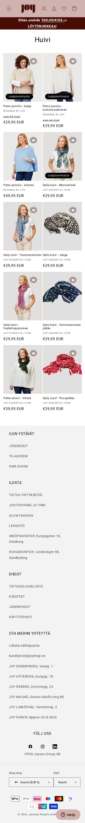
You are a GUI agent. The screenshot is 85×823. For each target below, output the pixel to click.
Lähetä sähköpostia (24, 645)
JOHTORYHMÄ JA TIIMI (27, 505)
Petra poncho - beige (17, 106)
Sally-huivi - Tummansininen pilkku (62, 326)
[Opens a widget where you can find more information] (68, 815)
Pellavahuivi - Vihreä (17, 398)
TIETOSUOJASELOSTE (26, 586)
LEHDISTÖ (17, 526)
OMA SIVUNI (18, 466)
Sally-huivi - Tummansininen (22, 255)
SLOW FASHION (21, 515)
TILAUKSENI (18, 456)
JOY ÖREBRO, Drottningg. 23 (31, 686)
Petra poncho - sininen (18, 185)
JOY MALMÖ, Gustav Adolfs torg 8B (36, 697)
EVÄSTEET (17, 596)
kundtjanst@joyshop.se (27, 656)
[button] (9, 9)
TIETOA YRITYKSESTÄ (25, 495)
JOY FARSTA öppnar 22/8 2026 (33, 717)
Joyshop (34, 814)
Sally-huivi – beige (55, 255)
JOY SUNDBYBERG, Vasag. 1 (31, 666)
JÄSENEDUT (18, 446)
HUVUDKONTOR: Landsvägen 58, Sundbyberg (34, 554)
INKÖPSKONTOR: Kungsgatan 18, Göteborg (35, 538)
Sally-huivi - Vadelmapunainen (15, 326)
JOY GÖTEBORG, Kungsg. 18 (31, 676)
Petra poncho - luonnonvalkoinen (55, 108)
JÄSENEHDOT (19, 607)
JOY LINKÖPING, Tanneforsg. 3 (33, 707)
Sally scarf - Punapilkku (59, 398)
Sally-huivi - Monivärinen (59, 185)
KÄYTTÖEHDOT (20, 617)
